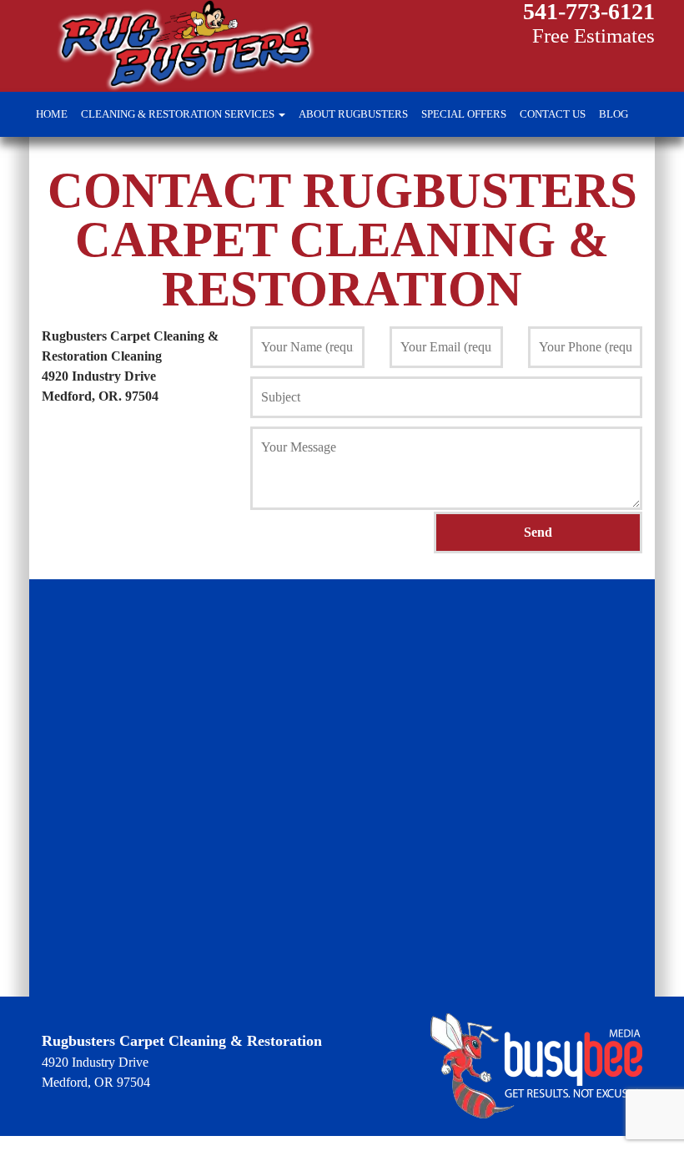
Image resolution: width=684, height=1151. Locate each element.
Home (52, 114)
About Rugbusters (353, 114)
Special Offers (463, 114)
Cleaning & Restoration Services (179, 114)
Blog (613, 114)
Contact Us (553, 114)
